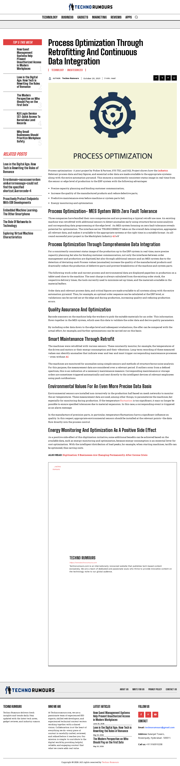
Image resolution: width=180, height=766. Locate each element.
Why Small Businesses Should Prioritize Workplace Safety (29, 136)
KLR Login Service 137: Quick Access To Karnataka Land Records (28, 118)
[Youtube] (155, 715)
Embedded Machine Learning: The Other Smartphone (20, 212)
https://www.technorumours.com (83, 563)
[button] (136, 17)
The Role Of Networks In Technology (17, 224)
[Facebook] (156, 78)
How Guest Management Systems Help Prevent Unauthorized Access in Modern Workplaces (111, 716)
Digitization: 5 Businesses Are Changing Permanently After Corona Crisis (105, 454)
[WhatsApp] (174, 78)
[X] (162, 78)
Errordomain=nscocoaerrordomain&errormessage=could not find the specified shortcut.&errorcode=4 (21, 185)
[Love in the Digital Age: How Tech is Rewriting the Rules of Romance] (9, 81)
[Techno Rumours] (50, 78)
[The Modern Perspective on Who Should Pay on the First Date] (9, 99)
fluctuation (126, 400)
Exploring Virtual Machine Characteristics (18, 235)
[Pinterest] (168, 78)
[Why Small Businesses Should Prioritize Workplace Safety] (9, 135)
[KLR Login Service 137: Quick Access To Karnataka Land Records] (9, 117)
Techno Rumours (70, 78)
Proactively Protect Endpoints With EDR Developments (21, 200)
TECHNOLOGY (57, 70)
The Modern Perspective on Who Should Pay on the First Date (28, 100)
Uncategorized (75, 70)
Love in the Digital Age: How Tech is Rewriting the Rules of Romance (28, 82)
